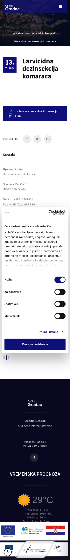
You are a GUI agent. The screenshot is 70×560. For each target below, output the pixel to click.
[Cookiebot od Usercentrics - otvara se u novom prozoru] (49, 212)
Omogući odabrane (35, 344)
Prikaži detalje (48, 331)
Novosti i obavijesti (43, 33)
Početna (18, 33)
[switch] (60, 292)
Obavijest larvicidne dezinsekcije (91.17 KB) (33, 114)
